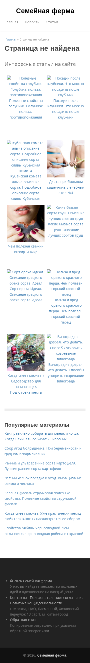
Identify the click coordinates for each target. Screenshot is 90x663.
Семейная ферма (45, 10)
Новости (32, 22)
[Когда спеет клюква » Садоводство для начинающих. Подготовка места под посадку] (25, 370)
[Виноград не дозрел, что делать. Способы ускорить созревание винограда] (65, 359)
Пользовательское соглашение (57, 597)
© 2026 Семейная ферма (31, 581)
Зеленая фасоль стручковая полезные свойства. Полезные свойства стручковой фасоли (40, 498)
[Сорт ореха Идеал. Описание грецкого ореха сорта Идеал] (25, 283)
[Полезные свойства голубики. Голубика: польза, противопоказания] (25, 94)
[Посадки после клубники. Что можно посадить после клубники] (65, 94)
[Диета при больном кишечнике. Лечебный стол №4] (65, 176)
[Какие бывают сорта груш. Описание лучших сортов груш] (65, 218)
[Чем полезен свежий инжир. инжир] (25, 240)
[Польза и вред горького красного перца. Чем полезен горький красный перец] (65, 294)
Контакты (18, 597)
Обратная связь (24, 619)
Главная (11, 22)
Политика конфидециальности (36, 603)
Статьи (52, 22)
